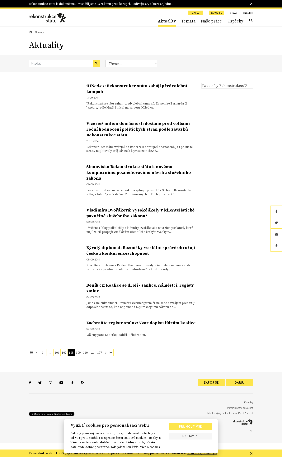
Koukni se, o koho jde (202, 453)
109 (78, 352)
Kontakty (248, 402)
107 (64, 352)
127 (99, 352)
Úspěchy (235, 21)
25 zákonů (104, 4)
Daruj (196, 13)
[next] (105, 352)
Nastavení (190, 436)
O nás (233, 13)
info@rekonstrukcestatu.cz (239, 408)
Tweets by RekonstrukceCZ (224, 85)
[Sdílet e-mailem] (276, 234)
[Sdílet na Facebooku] (276, 211)
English (248, 13)
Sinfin (225, 413)
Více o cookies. (150, 447)
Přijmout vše (190, 426)
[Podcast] (276, 246)
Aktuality (167, 21)
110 (85, 352)
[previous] (36, 352)
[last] (110, 352)
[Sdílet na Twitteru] (276, 223)
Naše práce (211, 21)
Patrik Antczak (245, 413)
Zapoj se (216, 13)
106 (57, 352)
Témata (188, 21)
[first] (31, 352)
